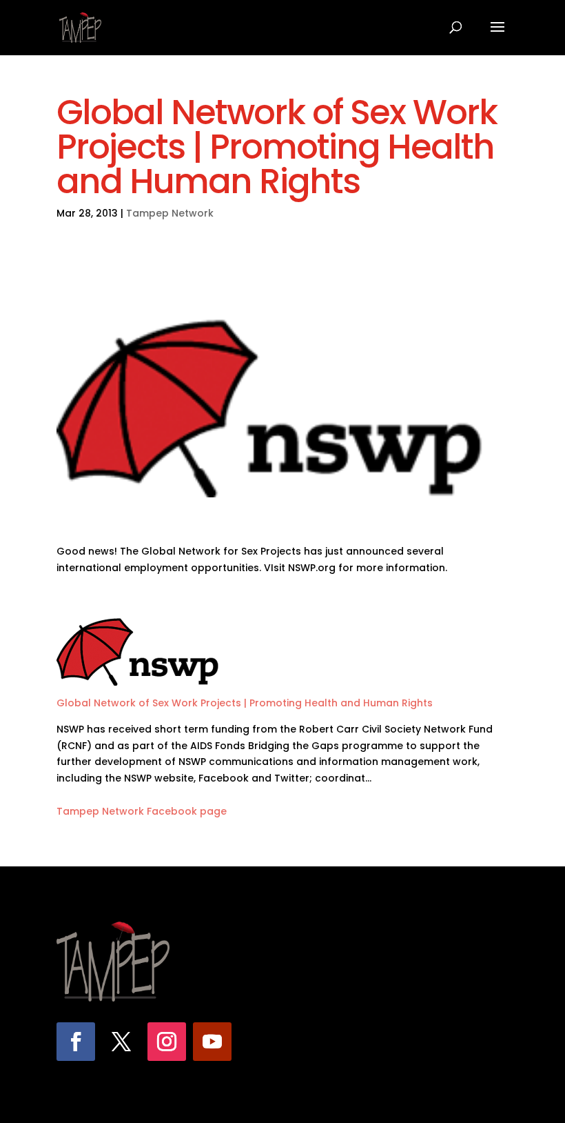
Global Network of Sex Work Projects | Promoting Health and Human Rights (244, 703)
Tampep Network (170, 213)
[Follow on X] (121, 1041)
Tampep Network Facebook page (141, 811)
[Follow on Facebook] (75, 1041)
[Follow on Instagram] (166, 1041)
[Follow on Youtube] (212, 1041)
